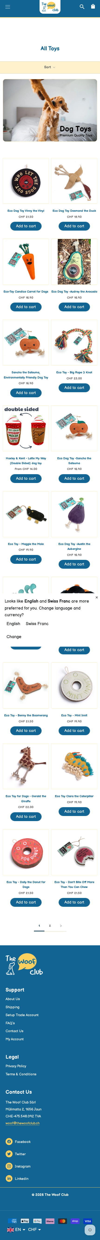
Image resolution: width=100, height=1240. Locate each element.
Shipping (13, 1007)
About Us (13, 999)
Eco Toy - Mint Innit (74, 715)
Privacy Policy (16, 1066)
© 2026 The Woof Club (50, 1195)
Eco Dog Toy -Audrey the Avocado (74, 292)
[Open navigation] (7, 7)
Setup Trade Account (22, 1015)
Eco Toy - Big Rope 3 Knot (74, 372)
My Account (15, 1039)
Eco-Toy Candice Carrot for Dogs (25, 292)
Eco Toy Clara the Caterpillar (74, 796)
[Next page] (61, 926)
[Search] (81, 6)
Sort (48, 67)
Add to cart (26, 226)
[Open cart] (92, 6)
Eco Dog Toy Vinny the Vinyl (25, 211)
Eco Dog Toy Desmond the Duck (74, 211)
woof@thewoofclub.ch (23, 1123)
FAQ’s (10, 1023)
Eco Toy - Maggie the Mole (26, 544)
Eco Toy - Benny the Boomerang (26, 715)
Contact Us (14, 1031)
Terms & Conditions (21, 1074)
